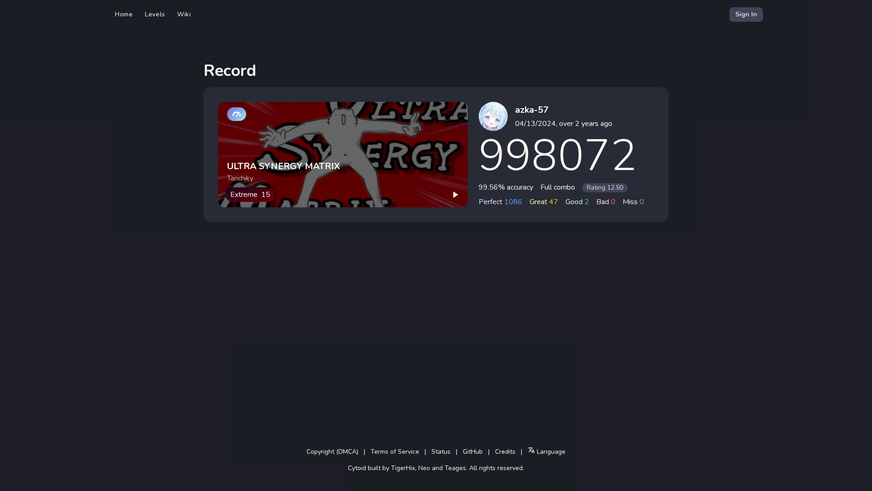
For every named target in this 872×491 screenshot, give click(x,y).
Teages (455, 468)
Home (124, 14)
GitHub (473, 451)
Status (441, 451)
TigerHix (403, 468)
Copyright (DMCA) (332, 451)
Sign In (746, 14)
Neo (424, 468)
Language (550, 451)
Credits (505, 451)
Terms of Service (395, 451)
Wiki (184, 14)
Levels (155, 14)
